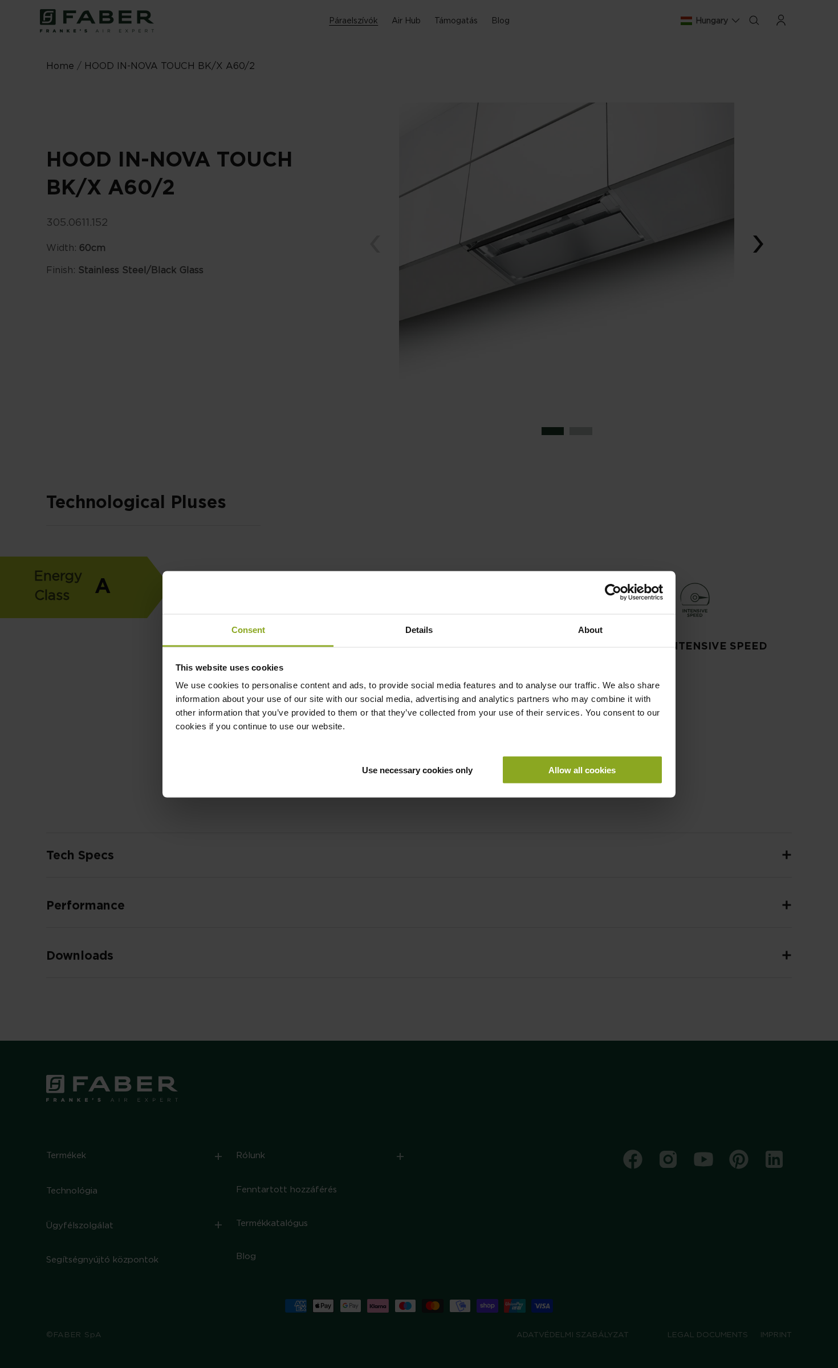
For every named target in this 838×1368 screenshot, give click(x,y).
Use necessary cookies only (417, 769)
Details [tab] (419, 629)
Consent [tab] (248, 629)
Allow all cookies (582, 769)
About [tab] (590, 629)
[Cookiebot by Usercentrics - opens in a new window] (613, 592)
